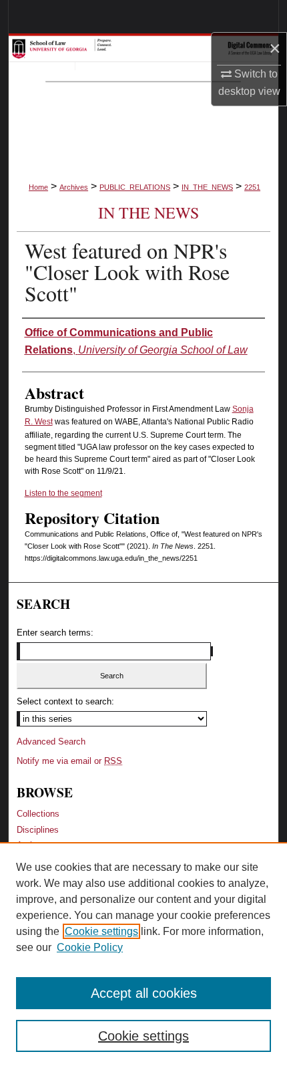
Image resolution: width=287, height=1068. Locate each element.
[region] (143, 955)
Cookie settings (101, 931)
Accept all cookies (144, 993)
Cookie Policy (90, 947)
